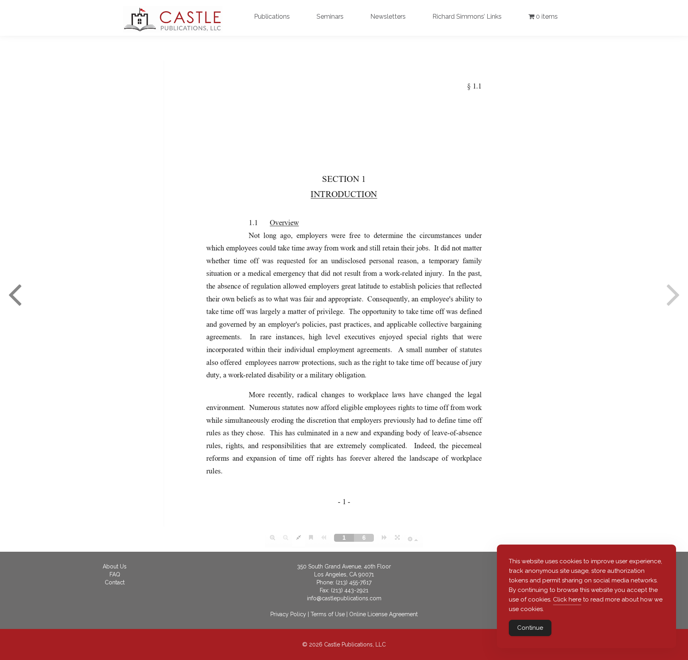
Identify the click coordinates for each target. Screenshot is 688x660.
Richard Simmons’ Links (467, 16)
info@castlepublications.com (344, 598)
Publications (272, 16)
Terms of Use (328, 614)
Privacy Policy (288, 614)
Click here (567, 599)
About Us (115, 566)
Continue (530, 627)
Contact (115, 582)
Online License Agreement (383, 614)
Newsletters (388, 16)
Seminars (330, 16)
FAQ (114, 574)
